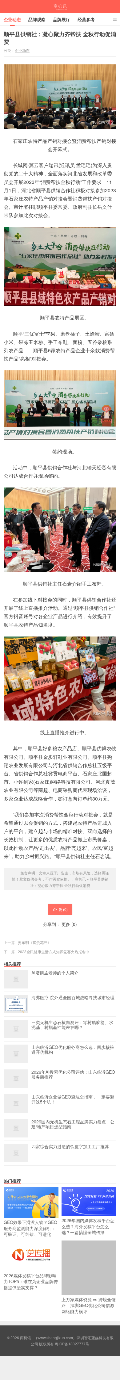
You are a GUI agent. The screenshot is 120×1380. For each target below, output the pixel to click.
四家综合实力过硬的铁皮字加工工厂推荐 (70, 1146)
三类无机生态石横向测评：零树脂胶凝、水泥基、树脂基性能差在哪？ (72, 1025)
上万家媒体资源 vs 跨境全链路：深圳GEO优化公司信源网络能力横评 (89, 1305)
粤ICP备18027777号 (72, 1343)
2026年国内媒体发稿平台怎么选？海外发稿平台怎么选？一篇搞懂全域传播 (88, 1226)
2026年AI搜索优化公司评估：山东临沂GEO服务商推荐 (73, 1074)
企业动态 (12, 19)
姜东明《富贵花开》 (34, 942)
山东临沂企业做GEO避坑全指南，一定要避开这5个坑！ (72, 1099)
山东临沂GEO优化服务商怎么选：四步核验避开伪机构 (72, 1050)
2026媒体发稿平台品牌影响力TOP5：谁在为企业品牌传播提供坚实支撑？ (31, 1281)
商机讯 (60, 6)
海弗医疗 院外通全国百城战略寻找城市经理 (72, 997)
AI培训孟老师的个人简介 (54, 973)
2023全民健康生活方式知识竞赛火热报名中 (53, 951)
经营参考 (86, 19)
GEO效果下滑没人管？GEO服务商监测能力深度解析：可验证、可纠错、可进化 (30, 1228)
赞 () (63, 909)
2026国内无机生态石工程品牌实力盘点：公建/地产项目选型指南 (72, 1124)
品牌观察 (37, 19)
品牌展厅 (61, 19)
